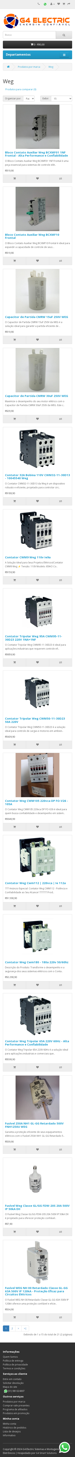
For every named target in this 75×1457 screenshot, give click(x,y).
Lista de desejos (12, 1431)
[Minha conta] (52, 4)
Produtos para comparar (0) (20, 89)
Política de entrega (13, 1360)
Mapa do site (10, 1387)
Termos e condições (14, 1368)
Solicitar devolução (13, 1383)
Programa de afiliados (15, 1409)
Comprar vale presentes (16, 1405)
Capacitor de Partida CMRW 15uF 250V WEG (36, 317)
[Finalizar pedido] (69, 4)
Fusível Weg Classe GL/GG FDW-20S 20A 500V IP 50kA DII (37, 1207)
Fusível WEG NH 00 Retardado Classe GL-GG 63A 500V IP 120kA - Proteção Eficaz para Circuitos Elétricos (36, 1291)
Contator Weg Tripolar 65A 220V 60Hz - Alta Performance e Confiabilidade (37, 1042)
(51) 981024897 (16, 1391)
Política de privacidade (15, 1364)
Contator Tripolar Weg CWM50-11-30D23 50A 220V (35, 720)
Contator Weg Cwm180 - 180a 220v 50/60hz (36, 962)
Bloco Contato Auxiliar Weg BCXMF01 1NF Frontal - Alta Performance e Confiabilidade (36, 154)
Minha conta (9, 1423)
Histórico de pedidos (14, 1427)
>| (25, 1328)
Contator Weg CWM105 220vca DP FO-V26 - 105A (36, 802)
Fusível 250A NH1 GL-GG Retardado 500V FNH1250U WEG (34, 1125)
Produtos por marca (29, 66)
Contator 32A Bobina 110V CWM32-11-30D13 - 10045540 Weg (37, 476)
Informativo (9, 1435)
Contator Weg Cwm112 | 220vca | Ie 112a (35, 883)
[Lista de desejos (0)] (58, 4)
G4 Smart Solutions (46, 1453)
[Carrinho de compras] (63, 4)
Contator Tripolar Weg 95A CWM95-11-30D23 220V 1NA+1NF (33, 637)
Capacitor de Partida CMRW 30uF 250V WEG (36, 396)
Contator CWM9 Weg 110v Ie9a (28, 557)
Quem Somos (10, 1356)
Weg (50, 66)
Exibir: (45, 98)
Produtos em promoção (16, 1413)
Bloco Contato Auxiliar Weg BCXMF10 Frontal (32, 236)
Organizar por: (13, 98)
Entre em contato (12, 1379)
